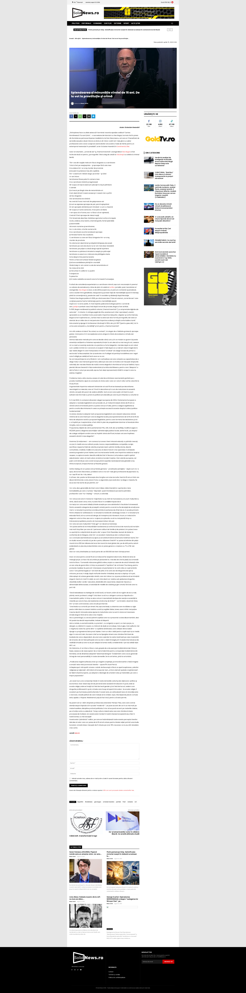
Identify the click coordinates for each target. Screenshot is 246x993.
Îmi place (149, 120)
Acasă (71, 38)
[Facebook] (71, 116)
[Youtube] (81, 970)
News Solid (84, 103)
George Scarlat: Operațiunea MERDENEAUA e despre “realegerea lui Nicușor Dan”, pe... (122, 899)
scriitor (112, 287)
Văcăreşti (120, 154)
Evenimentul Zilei (123, 146)
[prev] (168, 30)
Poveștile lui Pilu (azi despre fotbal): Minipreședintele (163, 230)
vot (136, 802)
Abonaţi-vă (168, 961)
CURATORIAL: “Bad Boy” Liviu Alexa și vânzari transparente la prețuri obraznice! (164, 175)
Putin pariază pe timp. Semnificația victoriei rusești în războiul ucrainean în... (122, 854)
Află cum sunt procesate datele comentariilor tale (118, 790)
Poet (124, 802)
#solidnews (88, 802)
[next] (171, 30)
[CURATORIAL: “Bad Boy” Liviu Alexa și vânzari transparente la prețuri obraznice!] (149, 174)
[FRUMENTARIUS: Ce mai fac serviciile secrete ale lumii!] (149, 242)
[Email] (84, 116)
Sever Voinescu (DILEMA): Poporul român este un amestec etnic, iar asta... (85, 853)
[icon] (172, 2)
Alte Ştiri (78, 38)
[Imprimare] (89, 116)
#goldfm (80, 802)
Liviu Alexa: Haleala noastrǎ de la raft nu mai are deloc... (84, 898)
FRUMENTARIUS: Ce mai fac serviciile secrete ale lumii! (165, 241)
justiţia (75, 306)
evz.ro (76, 733)
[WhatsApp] (80, 116)
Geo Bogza (126, 152)
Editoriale (72, 882)
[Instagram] (75, 970)
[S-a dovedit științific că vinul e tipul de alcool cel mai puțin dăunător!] (149, 219)
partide (118, 802)
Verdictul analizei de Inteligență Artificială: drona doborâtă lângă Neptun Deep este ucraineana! (164, 161)
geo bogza (97, 802)
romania (130, 802)
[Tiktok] (78, 970)
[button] (172, 23)
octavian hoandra (108, 802)
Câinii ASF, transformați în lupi (83, 836)
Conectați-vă (160, 120)
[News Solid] (72, 103)
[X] (76, 116)
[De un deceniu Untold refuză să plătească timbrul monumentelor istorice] (149, 206)
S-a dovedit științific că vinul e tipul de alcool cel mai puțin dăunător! (164, 219)
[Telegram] (93, 116)
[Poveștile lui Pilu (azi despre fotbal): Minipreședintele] (149, 231)
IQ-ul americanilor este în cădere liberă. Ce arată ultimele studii (124, 833)
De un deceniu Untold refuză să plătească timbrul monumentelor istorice (164, 207)
